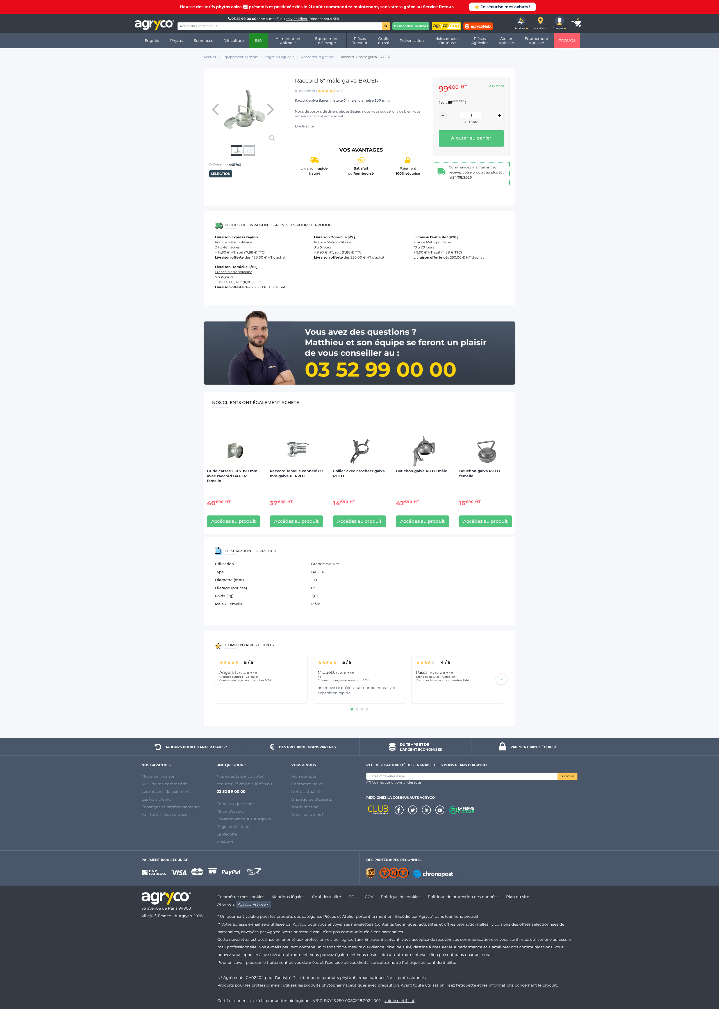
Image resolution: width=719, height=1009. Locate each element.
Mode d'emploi (231, 811)
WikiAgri (225, 842)
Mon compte (303, 776)
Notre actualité (305, 791)
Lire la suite (304, 126)
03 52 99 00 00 (244, 19)
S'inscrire (567, 776)
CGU (353, 896)
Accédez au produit (233, 521)
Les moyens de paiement (166, 791)
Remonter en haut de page (704, 984)
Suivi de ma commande (164, 784)
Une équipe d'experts (311, 799)
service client (297, 19)
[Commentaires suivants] (501, 679)
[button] (521, 23)
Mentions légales (288, 896)
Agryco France (252, 904)
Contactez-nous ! (307, 784)
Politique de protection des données (463, 896)
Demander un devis (411, 26)
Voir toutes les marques (164, 814)
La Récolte (227, 834)
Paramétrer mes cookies (240, 896)
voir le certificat (399, 1000)
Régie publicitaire (234, 826)
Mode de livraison (159, 776)
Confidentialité (326, 896)
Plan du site (517, 896)
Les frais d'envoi (157, 799)
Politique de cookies (400, 896)
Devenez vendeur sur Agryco (244, 819)
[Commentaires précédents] (217, 679)
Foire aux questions (235, 804)
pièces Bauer (349, 111)
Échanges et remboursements (171, 807)
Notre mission (304, 807)
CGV (369, 896)
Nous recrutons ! (307, 814)
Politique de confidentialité (428, 962)
